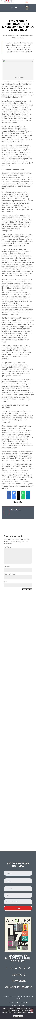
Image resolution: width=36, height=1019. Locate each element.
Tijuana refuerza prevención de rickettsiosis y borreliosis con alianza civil (17, 670)
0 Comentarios (20, 38)
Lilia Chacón (8, 35)
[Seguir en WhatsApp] (29, 968)
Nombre (7, 566)
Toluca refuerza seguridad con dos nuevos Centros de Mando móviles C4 (17, 748)
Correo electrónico (10, 574)
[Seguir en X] (11, 968)
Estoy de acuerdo (18, 1016)
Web (5, 582)
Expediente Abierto (24, 35)
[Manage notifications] (31, 1010)
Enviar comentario (27, 589)
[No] (34, 1013)
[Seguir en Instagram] (20, 968)
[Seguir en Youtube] (16, 968)
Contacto (18, 974)
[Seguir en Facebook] (7, 968)
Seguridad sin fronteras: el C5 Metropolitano (14, 786)
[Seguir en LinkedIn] (24, 968)
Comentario (8, 547)
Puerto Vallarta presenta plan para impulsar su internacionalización (16, 631)
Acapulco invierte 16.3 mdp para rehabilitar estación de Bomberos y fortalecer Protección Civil (16, 709)
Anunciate (19, 980)
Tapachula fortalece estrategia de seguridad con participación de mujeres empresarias (17, 827)
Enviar (18, 908)
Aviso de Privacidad (18, 986)
